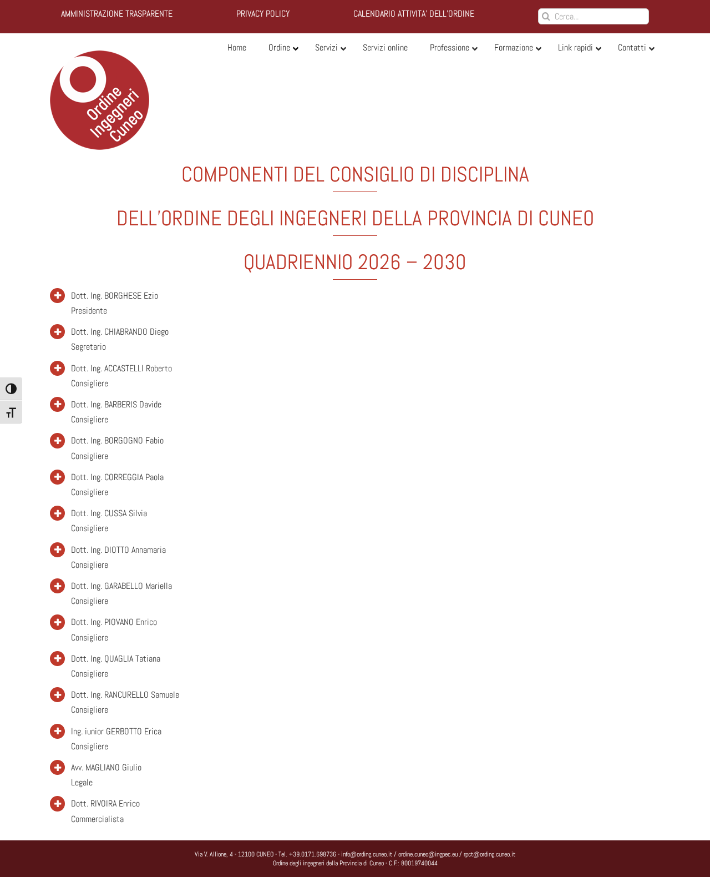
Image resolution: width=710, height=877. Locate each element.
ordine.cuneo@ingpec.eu (428, 854)
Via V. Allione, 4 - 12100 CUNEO (234, 854)
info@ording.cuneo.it (366, 854)
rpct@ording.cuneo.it (489, 854)
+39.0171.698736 (312, 854)
